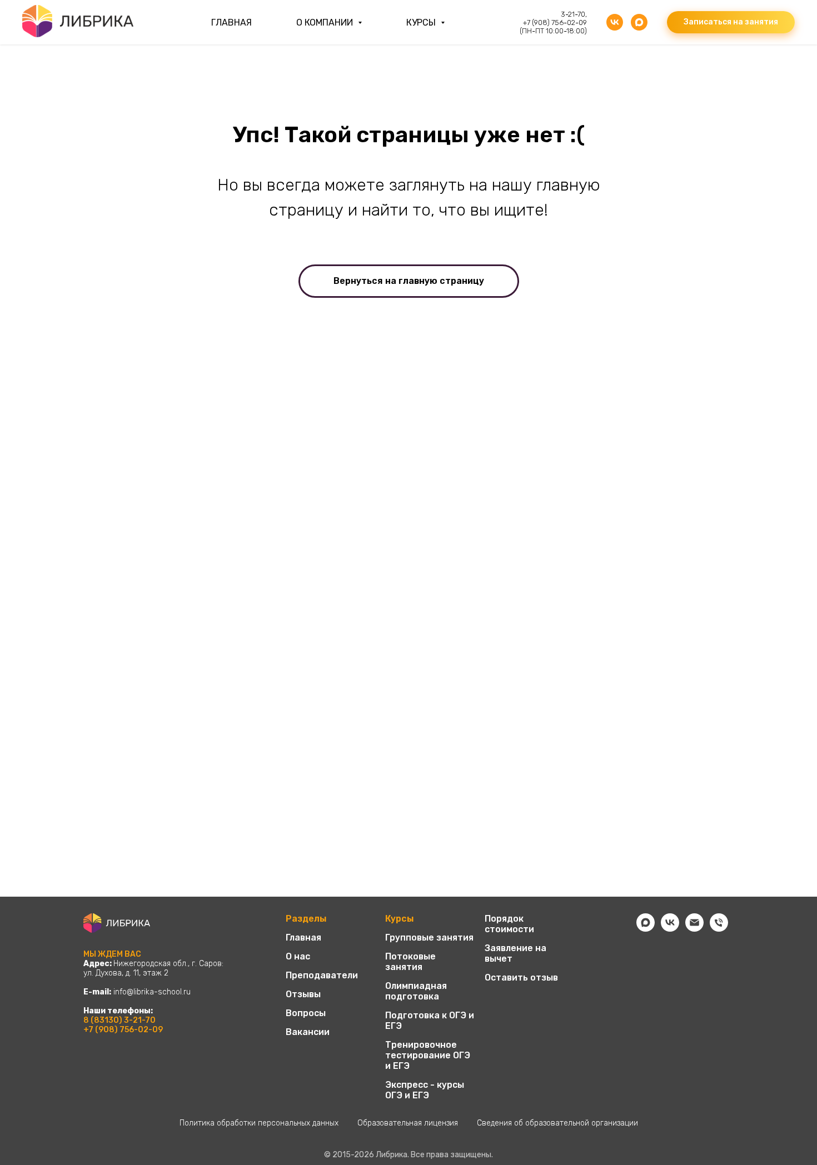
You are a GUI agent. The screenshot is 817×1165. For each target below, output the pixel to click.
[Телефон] (719, 928)
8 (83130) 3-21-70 (119, 1020)
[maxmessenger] (639, 22)
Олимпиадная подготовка (416, 991)
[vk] (670, 928)
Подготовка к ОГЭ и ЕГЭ (429, 1020)
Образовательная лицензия (407, 1123)
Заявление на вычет (515, 953)
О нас (298, 956)
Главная (231, 22)
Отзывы (303, 994)
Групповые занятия (429, 937)
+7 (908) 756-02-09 (123, 1029)
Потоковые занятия (410, 961)
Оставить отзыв (521, 977)
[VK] (614, 22)
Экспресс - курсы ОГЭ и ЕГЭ (424, 1090)
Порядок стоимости (509, 923)
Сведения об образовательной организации (557, 1123)
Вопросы (306, 1013)
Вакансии (308, 1032)
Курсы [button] (422, 22)
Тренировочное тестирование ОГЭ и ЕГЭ (427, 1055)
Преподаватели (322, 975)
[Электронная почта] (694, 928)
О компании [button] (325, 22)
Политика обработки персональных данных (259, 1123)
